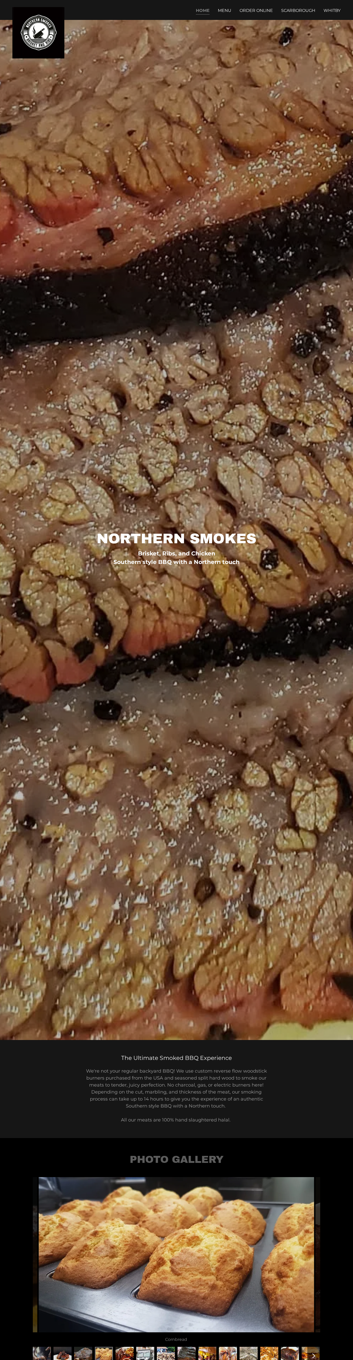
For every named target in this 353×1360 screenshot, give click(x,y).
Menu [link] (224, 10)
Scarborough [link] (298, 10)
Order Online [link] (256, 10)
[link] (38, 9)
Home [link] (203, 10)
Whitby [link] (332, 10)
